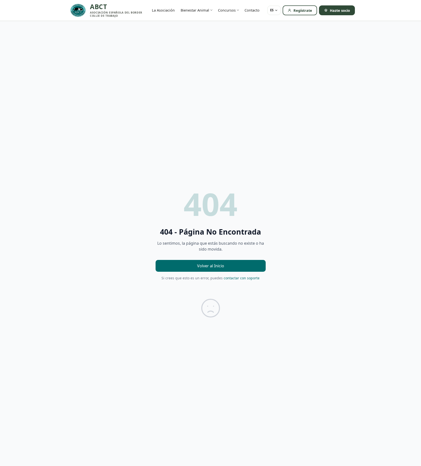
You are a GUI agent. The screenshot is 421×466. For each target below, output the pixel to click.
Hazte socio (340, 10)
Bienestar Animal (195, 10)
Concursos (227, 10)
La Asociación (163, 10)
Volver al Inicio (210, 266)
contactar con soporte (242, 278)
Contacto (252, 10)
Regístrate (302, 10)
